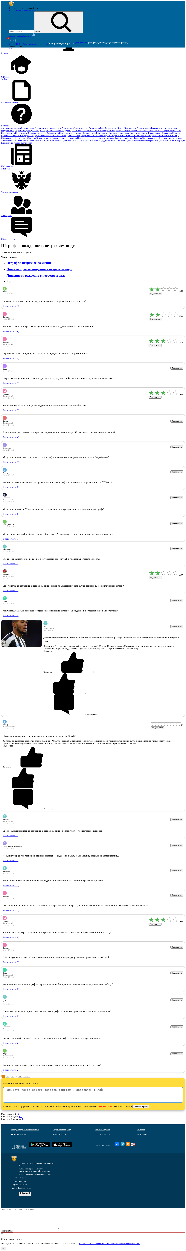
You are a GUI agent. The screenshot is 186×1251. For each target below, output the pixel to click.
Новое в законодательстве (149, 135)
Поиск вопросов (60, 1134)
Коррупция (135, 133)
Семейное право (175, 138)
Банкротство (111, 128)
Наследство (106, 135)
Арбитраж (76, 128)
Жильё (97, 130)
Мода (66, 135)
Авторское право (43, 128)
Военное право (144, 128)
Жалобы (80, 130)
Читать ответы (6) (11, 331)
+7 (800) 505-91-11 (19, 1178)
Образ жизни (7, 138)
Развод (130, 138)
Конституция (102, 133)
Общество (31, 138)
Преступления (99, 138)
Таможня (84, 140)
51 (19, 1114)
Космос (144, 133)
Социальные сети (33, 140)
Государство (7, 130)
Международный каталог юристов (25, 1130)
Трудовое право (107, 140)
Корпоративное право (119, 133)
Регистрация (142, 1134)
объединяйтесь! (32, 8)
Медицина (36, 135)
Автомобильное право (24, 128)
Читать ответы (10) (11, 306)
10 (20, 1076)
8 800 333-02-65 (104, 1106)
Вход (12, 40)
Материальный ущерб (20, 135)
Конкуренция (89, 133)
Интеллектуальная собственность (43, 133)
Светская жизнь (150, 138)
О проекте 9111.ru (102, 1134)
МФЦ (90, 135)
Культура (176, 133)
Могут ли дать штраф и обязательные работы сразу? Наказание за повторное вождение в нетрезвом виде (58, 534)
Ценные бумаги (148, 140)
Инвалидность (8, 133)
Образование (20, 138)
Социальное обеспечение (13, 140)
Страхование (54, 140)
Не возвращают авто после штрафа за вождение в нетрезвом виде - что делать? (44, 301)
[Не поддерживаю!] (29, 778)
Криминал (167, 133)
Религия (138, 138)
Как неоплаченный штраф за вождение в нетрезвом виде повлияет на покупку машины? (49, 326)
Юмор (4, 143)
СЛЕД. (27, 1076)
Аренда (85, 128)
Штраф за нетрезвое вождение (29, 262)
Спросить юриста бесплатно (20, 36)
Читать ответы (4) (11, 615)
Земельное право (155, 130)
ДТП (73, 130)
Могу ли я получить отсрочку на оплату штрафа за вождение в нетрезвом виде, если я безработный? (56, 457)
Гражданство (19, 130)
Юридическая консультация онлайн (23, 10)
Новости (165, 135)
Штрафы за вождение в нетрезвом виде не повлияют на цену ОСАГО (39, 736)
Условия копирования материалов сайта (35, 1174)
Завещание (106, 130)
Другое (67, 130)
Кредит (158, 133)
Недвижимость (119, 135)
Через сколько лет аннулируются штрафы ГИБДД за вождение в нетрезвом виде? (45, 353)
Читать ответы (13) (11, 462)
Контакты (141, 1130)
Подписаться (155, 294)
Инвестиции (21, 133)
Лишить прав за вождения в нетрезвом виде (39, 269)
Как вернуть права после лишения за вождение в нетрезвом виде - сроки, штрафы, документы (53, 880)
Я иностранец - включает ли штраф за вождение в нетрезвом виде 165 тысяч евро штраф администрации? (59, 432)
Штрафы (160, 140)
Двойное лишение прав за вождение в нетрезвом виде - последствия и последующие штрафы (52, 830)
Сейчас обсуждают (30, 44)
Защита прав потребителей (124, 130)
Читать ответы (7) (11, 885)
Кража (151, 133)
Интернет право (67, 133)
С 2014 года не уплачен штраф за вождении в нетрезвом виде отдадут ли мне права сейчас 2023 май (56, 957)
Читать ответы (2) (11, 590)
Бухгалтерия (130, 128)
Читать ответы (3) (11, 563)
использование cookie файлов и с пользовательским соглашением (109, 1243)
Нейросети (131, 135)
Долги (42, 130)
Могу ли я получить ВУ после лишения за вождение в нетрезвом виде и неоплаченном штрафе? (53, 509)
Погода (55, 138)
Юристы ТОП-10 (15, 44)
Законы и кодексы (102, 1130)
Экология (169, 140)
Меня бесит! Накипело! (52, 135)
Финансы (136, 140)
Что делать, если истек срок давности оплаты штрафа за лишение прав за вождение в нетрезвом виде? (57, 1011)
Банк (102, 128)
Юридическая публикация (19, 143)
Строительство (68, 140)
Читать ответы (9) (11, 358)
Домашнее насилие (54, 130)
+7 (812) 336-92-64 (19, 1185)
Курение (5, 135)
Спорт (45, 140)
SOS (10, 49)
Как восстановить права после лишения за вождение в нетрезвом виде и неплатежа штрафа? (52, 1065)
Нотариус (174, 135)
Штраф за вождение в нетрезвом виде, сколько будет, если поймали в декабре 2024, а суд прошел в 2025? (58, 378)
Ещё (8, 281)
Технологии (94, 140)
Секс (165, 138)
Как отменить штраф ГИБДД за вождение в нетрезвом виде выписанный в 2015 (45, 405)
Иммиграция (175, 130)
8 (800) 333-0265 (80, 43)
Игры (166, 130)
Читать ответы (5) (11, 383)
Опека (39, 138)
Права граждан (84, 138)
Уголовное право (123, 140)
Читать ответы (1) (11, 539)
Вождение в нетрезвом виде (164, 128)
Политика (64, 138)
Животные (89, 130)
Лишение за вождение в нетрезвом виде (36, 275)
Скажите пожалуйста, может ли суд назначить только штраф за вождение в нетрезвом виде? (51, 1038)
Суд (77, 140)
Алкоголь (66, 128)
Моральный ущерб (78, 135)
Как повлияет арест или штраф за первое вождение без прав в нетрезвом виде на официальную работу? (58, 984)
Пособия (73, 138)
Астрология (94, 128)
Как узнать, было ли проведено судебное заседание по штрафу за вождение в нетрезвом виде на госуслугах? (60, 610)
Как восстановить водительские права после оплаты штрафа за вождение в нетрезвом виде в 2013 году (57, 482)
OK (3, 1248)
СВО (160, 138)
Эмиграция (179, 140)
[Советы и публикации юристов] (11, 6)
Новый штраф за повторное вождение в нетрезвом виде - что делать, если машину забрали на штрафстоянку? (61, 855)
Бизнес (121, 128)
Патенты (47, 138)
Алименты (56, 128)
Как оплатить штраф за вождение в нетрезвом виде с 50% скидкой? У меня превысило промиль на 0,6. (57, 932)
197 (20, 1116)
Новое (43, 44)
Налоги (96, 135)
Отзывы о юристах (19, 1134)
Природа (110, 138)
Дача (27, 130)
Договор (34, 130)
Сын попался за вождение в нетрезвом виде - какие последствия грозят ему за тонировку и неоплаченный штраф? (63, 585)
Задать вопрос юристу (62, 1130)
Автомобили (7, 128)
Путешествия (120, 138)
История (79, 133)
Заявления (142, 130)
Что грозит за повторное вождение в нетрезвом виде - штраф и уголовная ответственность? (51, 558)
